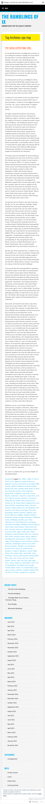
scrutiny (15, 555)
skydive (31, 558)
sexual (19, 558)
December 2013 (13, 643)
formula (15, 512)
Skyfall (7, 560)
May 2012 (11, 724)
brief (23, 491)
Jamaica (36, 524)
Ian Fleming (32, 522)
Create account (13, 772)
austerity (27, 486)
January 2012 (12, 741)
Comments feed (13, 785)
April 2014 (11, 630)
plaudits (14, 546)
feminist (7, 508)
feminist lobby (16, 508)
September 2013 (13, 656)
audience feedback (17, 486)
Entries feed (11, 781)
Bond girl (12, 491)
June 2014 (11, 622)
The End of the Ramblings (16, 589)
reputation (22, 551)
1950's (24, 479)
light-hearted (28, 529)
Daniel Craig (20, 500)
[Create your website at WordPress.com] (22, 2)
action (12, 481)
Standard (8, 479)
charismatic (14, 496)
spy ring (24, 560)
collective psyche (14, 498)
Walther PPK (34, 570)
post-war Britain (30, 546)
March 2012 (11, 732)
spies (18, 560)
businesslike (9, 493)
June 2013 (11, 669)
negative (34, 536)
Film (23, 508)
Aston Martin (22, 484)
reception (15, 551)
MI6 (6, 536)
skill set (25, 558)
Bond (26, 488)
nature (28, 536)
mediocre (35, 534)
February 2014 (12, 639)
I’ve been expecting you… (18, 48)
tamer (33, 563)
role (11, 553)
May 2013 (11, 673)
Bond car (32, 488)
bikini (15, 488)
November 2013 (13, 647)
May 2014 (11, 626)
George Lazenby (18, 517)
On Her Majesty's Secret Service (21, 541)
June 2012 (11, 720)
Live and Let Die (10, 532)
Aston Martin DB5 (33, 484)
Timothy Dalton (10, 567)
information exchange (12, 524)
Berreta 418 (9, 488)
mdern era (27, 534)
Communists (32, 498)
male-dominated (18, 534)
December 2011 (13, 745)
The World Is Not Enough (25, 565)
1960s (29, 479)
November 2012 (13, 698)
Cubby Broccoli (10, 500)
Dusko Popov (20, 503)
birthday (21, 488)
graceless (21, 520)
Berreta (33, 486)
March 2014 (11, 635)
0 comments (31, 572)
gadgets (20, 515)
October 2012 (12, 703)
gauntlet (27, 515)
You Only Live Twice (12, 572)
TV (22, 567)
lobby (19, 532)
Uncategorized (12, 759)
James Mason (19, 527)
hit (14, 522)
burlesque (29, 491)
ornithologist (17, 543)
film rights (24, 510)
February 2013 (12, 686)
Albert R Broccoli (28, 481)
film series (32, 510)
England (29, 503)
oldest (7, 541)
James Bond (9, 527)
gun (26, 520)
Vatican (12, 570)
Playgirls (21, 546)
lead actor (19, 529)
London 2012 (25, 532)
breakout (18, 491)
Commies (24, 498)
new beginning (10, 539)
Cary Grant (25, 493)
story (6, 563)
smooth (13, 560)
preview (7, 548)
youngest (23, 572)
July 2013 (11, 664)
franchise (22, 512)
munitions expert (19, 536)
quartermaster (27, 548)
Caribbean (17, 493)
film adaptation (31, 508)
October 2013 (12, 652)
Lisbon (35, 529)
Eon (33, 503)
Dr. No (13, 503)
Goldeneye (28, 517)
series (11, 558)
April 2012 (11, 728)
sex (15, 558)
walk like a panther (22, 570)
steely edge (31, 560)
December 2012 (13, 694)
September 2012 (13, 707)
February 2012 (12, 737)
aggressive (18, 481)
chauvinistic (31, 496)
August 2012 (12, 711)
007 (20, 479)
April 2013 (11, 677)
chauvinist (22, 496)
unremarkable (28, 567)
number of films (31, 539)
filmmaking (8, 512)
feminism (33, 505)
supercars (17, 563)
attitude (7, 486)
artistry (14, 484)
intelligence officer (27, 524)
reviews (29, 551)
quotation (8, 551)
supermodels (26, 563)
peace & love (26, 543)
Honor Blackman (21, 522)
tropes (18, 567)
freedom (29, 512)
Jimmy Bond (29, 527)
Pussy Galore (15, 548)
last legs (12, 529)
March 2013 (11, 681)
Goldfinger (13, 520)
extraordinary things (22, 505)
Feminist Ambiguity (14, 593)
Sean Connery (23, 555)
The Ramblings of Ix (20, 19)
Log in (10, 777)
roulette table (18, 553)
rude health (27, 553)
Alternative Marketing (15, 608)
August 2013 (12, 660)
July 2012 (11, 715)
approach (8, 484)
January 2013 (12, 690)
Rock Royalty (12, 604)
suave (11, 563)
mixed (11, 536)
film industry (16, 510)
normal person (20, 539)
